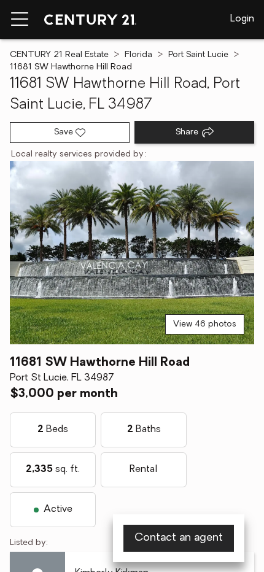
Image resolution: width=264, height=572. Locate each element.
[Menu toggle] (19, 19)
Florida (138, 55)
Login (242, 19)
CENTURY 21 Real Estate (59, 55)
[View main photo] (132, 252)
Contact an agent (178, 538)
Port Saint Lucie (198, 55)
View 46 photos (204, 324)
